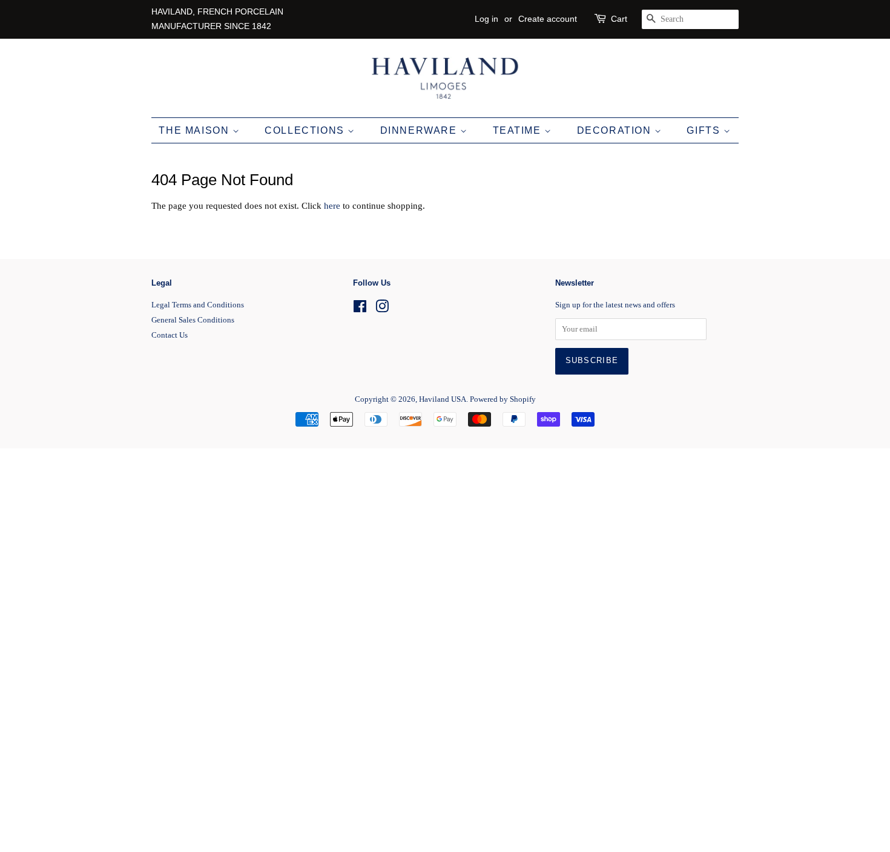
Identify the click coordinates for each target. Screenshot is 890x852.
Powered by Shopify (503, 399)
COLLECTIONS (306, 130)
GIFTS (705, 130)
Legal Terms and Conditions (197, 305)
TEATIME (519, 130)
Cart (619, 19)
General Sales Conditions (192, 320)
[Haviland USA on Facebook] (360, 309)
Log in (486, 19)
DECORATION (616, 130)
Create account (547, 19)
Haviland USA (442, 399)
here (332, 206)
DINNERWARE (420, 130)
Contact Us (169, 335)
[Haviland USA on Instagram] (382, 309)
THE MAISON (195, 130)
